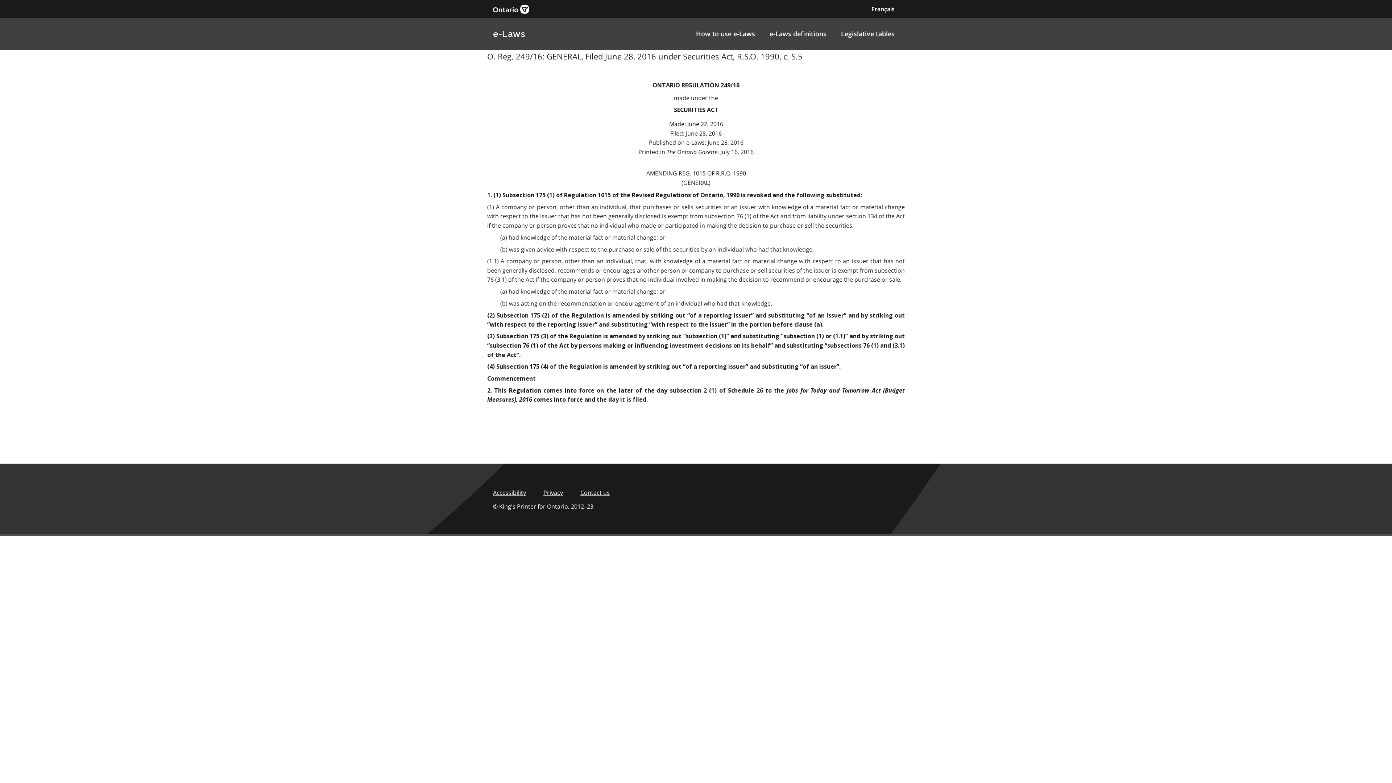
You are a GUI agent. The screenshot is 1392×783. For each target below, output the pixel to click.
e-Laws (509, 34)
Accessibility (509, 493)
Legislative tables (868, 33)
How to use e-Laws (725, 33)
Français (883, 9)
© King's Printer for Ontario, (543, 506)
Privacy (553, 493)
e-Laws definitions (798, 33)
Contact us (595, 493)
